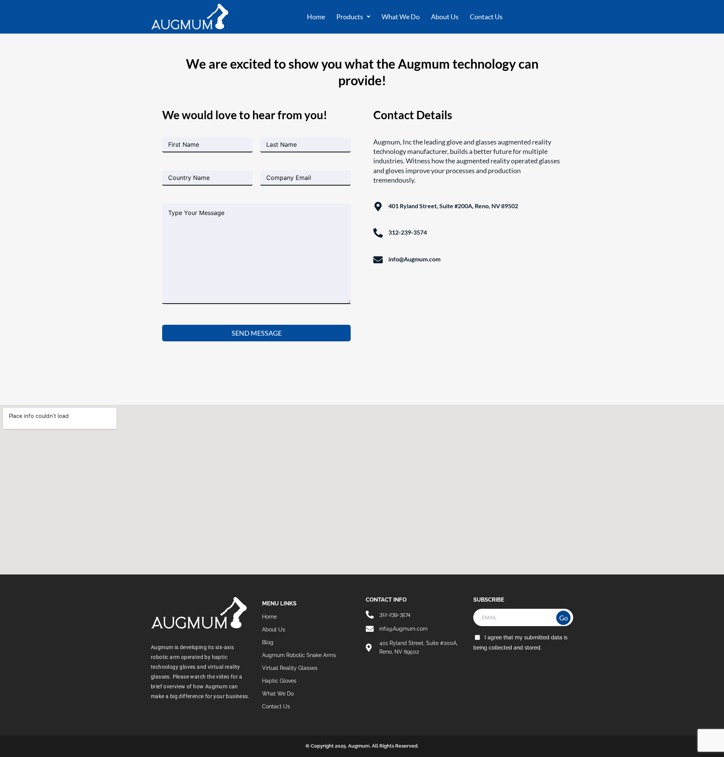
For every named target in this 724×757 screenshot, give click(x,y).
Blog (267, 642)
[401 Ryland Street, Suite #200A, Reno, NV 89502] (378, 206)
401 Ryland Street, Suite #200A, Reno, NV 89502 (453, 205)
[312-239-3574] (378, 233)
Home (316, 16)
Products (349, 16)
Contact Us (486, 16)
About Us (445, 16)
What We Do (401, 16)
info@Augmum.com (414, 259)
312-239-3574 (407, 232)
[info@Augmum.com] (378, 259)
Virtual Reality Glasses (290, 668)
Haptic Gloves (279, 681)
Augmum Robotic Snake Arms (299, 655)
